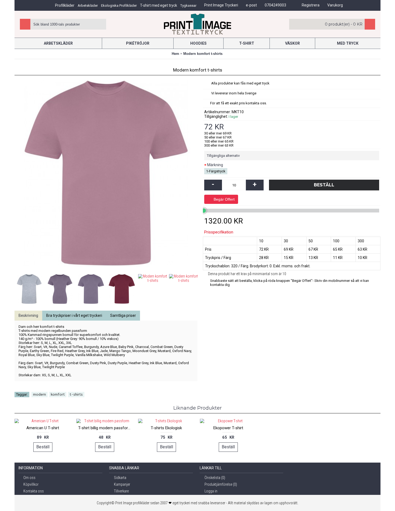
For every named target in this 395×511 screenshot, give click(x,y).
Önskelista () (214, 477)
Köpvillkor (30, 484)
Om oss (29, 477)
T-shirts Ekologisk (166, 427)
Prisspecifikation (218, 232)
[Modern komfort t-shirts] (30, 288)
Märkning (215, 165)
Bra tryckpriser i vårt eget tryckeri (74, 315)
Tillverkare (121, 491)
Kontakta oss (33, 491)
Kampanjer (122, 484)
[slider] (204, 210)
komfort (58, 394)
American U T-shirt (42, 427)
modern (39, 394)
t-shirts (76, 394)
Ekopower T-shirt (228, 427)
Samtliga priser (123, 315)
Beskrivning (28, 315)
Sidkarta (120, 477)
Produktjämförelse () (220, 484)
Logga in (210, 491)
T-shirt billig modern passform (104, 427)
